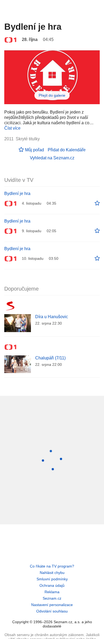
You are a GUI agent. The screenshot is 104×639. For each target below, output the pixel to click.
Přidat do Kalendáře (67, 150)
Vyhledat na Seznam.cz (52, 158)
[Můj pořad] (97, 203)
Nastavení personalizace (52, 605)
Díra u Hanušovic (51, 316)
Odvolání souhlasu (52, 611)
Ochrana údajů (52, 585)
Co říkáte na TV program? (52, 566)
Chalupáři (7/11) (50, 358)
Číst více (12, 128)
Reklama (52, 592)
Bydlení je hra (17, 193)
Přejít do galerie (52, 95)
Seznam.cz (52, 598)
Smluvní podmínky (52, 579)
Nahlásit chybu (52, 572)
